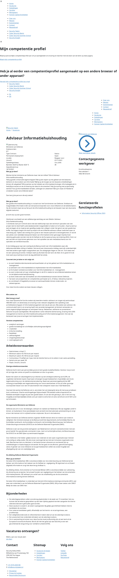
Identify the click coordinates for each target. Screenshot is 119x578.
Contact (12, 25)
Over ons (12, 18)
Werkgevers (13, 12)
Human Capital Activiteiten (18, 15)
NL (10, 94)
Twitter (63, 551)
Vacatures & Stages (43, 551)
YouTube (64, 555)
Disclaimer (13, 571)
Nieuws (11, 21)
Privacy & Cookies (15, 573)
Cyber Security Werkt (16, 33)
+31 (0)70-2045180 (14, 565)
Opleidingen (13, 8)
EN (10, 96)
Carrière (12, 10)
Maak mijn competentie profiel (11, 59)
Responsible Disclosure (17, 575)
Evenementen (14, 23)
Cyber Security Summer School (20, 36)
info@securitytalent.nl (15, 567)
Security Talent (14, 31)
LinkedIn (64, 553)
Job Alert (9, 539)
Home (11, 4)
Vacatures (12, 6)
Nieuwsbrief (13, 27)
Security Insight (14, 38)
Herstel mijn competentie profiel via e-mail (15, 82)
